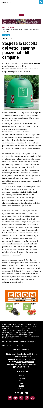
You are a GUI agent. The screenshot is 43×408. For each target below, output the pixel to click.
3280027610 (26, 356)
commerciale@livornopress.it (25, 364)
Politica (21, 380)
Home (4, 27)
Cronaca (11, 27)
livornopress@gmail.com (25, 362)
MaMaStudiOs (24, 349)
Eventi (21, 386)
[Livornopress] (18, 8)
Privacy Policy (7, 345)
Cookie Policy (19, 345)
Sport (21, 383)
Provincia (21, 388)
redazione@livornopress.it (25, 359)
